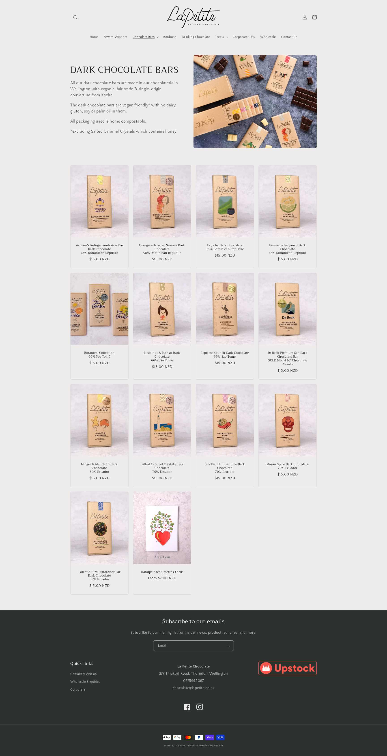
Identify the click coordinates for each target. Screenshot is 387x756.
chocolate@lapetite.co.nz (193, 688)
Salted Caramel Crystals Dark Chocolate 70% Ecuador (162, 468)
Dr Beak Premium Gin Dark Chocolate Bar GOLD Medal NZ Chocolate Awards (287, 358)
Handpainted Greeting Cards (162, 572)
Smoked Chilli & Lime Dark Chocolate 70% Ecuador (225, 468)
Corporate (77, 689)
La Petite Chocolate (186, 745)
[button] (75, 17)
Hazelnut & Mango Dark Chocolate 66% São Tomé (162, 357)
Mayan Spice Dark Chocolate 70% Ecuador (288, 466)
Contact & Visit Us (83, 674)
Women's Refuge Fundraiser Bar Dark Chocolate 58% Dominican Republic (99, 249)
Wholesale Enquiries (85, 682)
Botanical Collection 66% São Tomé (99, 355)
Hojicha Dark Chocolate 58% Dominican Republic (225, 247)
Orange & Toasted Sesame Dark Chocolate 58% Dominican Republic (162, 249)
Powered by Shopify (211, 745)
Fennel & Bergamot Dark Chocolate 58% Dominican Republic (287, 249)
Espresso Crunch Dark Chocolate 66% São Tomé (225, 355)
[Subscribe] (228, 646)
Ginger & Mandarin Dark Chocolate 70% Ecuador (99, 468)
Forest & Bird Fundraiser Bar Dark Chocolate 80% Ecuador (99, 576)
